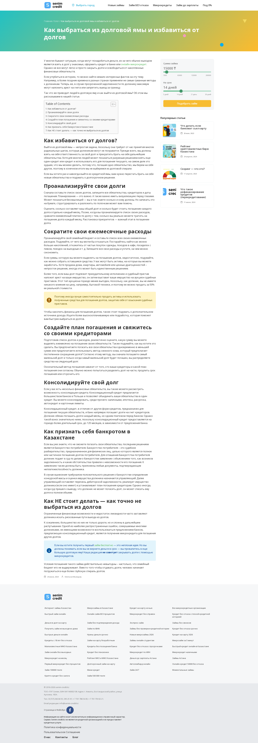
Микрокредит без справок (142, 614)
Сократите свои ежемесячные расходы (68, 116)
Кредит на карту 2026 (182, 634)
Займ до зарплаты (187, 5)
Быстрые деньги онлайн (56, 634)
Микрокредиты (162, 5)
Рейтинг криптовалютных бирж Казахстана (195, 149)
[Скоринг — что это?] (169, 173)
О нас (47, 737)
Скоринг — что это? (193, 169)
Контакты (61, 737)
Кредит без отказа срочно (185, 628)
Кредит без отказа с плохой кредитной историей (191, 615)
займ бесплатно (103, 545)
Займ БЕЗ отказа (139, 5)
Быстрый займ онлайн (55, 614)
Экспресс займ (137, 622)
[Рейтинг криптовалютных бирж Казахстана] (169, 151)
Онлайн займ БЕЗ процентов (101, 614)
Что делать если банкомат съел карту (193, 127)
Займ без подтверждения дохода (103, 622)
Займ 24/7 (134, 670)
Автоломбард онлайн (140, 664)
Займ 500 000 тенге (96, 675)
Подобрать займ (187, 103)
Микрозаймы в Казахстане (100, 608)
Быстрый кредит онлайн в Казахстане (190, 646)
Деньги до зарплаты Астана (143, 658)
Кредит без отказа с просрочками (146, 646)
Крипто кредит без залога (57, 675)
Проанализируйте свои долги (63, 112)
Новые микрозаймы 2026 (141, 634)
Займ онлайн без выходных (58, 652)
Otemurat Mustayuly (73, 577)
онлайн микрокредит (133, 64)
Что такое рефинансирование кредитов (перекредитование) (193, 193)
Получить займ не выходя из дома (61, 628)
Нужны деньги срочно (97, 634)
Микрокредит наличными (184, 652)
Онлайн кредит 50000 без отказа (188, 664)
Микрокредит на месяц (56, 658)
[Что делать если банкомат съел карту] (169, 130)
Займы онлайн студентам (142, 640)
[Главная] (53, 5)
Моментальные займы (183, 670)
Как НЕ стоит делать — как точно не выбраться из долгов (78, 130)
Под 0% (207, 5)
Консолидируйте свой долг (62, 123)
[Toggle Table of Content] (111, 104)
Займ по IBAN (93, 628)
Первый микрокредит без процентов (62, 664)
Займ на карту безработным (101, 640)
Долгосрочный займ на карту (101, 664)
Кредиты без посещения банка (102, 646)
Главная (48, 21)
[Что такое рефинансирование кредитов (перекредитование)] (169, 191)
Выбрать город (85, 5)
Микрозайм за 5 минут (183, 640)
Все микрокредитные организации (189, 608)
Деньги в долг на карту (56, 622)
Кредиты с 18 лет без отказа (58, 640)
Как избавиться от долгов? (62, 108)
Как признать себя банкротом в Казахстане (70, 126)
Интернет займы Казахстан (58, 608)
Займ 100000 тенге (53, 670)
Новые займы (116, 5)
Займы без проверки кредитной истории (149, 628)
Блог (56, 21)
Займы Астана (179, 658)
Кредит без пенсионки (98, 652)
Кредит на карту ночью (141, 608)
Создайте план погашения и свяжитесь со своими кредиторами (81, 119)
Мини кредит (93, 670)
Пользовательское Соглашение (62, 732)
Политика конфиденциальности (62, 727)
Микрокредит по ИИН (140, 652)
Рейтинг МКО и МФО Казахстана (102, 658)
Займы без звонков (181, 622)
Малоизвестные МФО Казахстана (61, 646)
